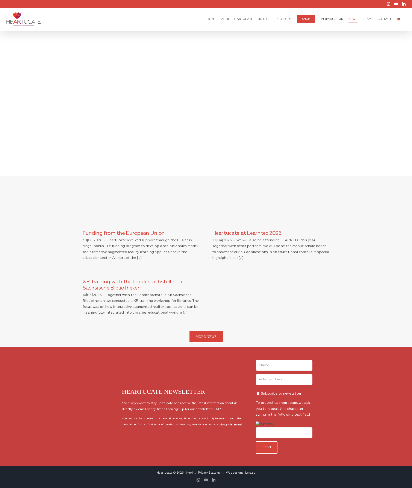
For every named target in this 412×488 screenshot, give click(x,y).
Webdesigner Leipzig (240, 472)
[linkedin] (213, 480)
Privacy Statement (211, 472)
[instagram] (198, 480)
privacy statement (230, 424)
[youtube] (206, 480)
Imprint (191, 472)
